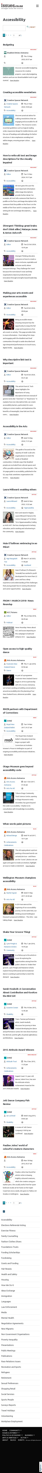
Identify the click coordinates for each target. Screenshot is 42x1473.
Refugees (5, 1372)
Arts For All (10, 788)
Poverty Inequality (9, 1340)
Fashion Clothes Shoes (11, 1242)
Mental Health (7, 1318)
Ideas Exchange (8, 1291)
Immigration (6, 1296)
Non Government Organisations (15, 1334)
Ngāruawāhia (29, 508)
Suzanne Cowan (12, 1008)
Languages (6, 1301)
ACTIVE (23, 1438)
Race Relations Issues (10, 1361)
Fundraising (6, 1258)
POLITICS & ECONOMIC (11, 1435)
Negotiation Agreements (12, 1323)
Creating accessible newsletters (19, 92)
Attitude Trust (11, 1061)
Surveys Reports (8, 1405)
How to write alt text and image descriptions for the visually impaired (20, 159)
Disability (9, 1014)
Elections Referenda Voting (13, 1225)
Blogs (13, 1440)
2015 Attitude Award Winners (18, 1049)
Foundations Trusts (9, 1247)
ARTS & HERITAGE (9, 1438)
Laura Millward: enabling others (19, 489)
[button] (41, 1470)
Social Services (7, 1394)
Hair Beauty (6, 1269)
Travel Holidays (8, 1410)
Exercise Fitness (8, 1231)
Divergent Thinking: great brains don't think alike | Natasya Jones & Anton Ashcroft (20, 229)
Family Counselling (9, 1236)
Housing (5, 1280)
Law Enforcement (9, 1307)
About (5, 1440)
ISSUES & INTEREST (10, 1433)
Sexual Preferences (9, 1383)
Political (9, 622)
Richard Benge (11, 835)
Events (21, 1440)
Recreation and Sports (11, 1367)
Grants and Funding (9, 1263)
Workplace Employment (12, 1421)
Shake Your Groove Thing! (16, 932)
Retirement (6, 1378)
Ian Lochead (10, 1116)
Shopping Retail (8, 1389)
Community (10, 950)
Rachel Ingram (11, 893)
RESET (32, 27)
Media (4, 1312)
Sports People (7, 1400)
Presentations (7, 1345)
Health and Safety (9, 1274)
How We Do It (7, 1285)
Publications (6, 1356)
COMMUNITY (14, 1430)
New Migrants (7, 1329)
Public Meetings (8, 1351)
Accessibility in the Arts (15, 426)
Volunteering (7, 1416)
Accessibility (10, 110)
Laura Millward (11, 501)
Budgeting (8, 44)
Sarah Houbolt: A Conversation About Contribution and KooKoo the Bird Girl (20, 992)
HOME (4, 1430)
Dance (8, 670)
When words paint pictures (17, 823)
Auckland (27, 565)
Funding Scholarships (10, 1252)
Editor (8, 174)
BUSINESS (29, 1435)
